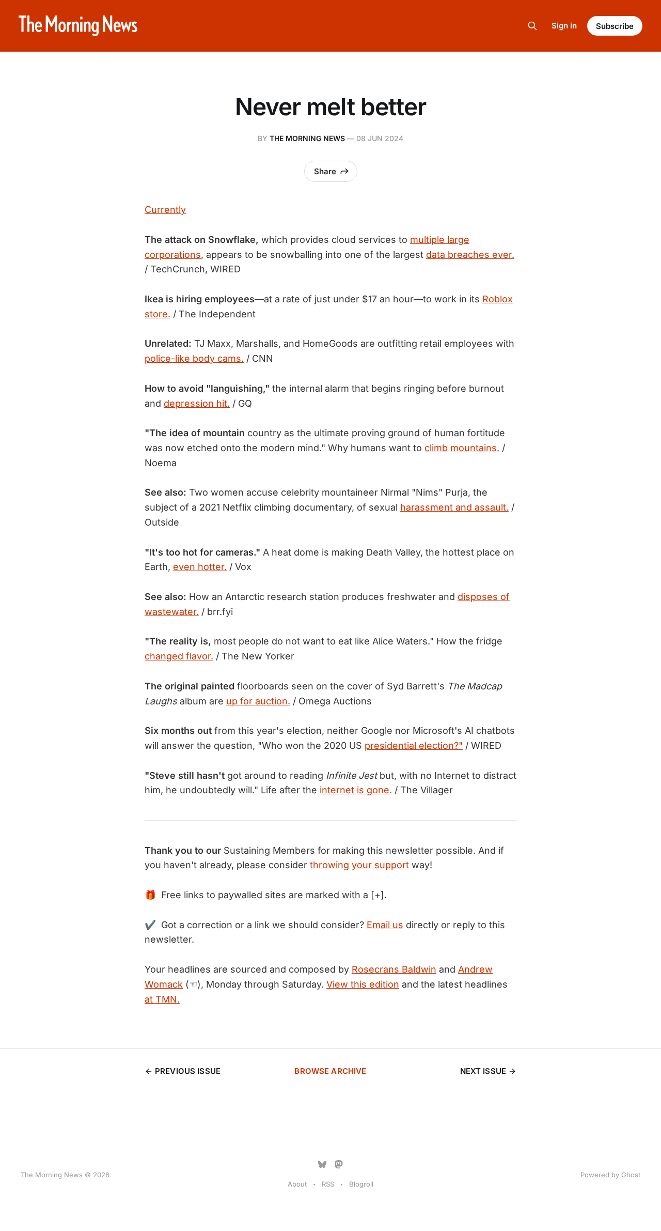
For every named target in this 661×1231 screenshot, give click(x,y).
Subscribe (615, 26)
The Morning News (307, 138)
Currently (165, 209)
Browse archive (330, 1071)
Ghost (630, 1175)
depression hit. (197, 403)
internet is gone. (356, 789)
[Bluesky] (322, 1164)
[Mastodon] (339, 1164)
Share (325, 171)
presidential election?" (414, 745)
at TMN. (162, 999)
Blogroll (361, 1184)
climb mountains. (461, 447)
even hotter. (200, 566)
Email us (385, 924)
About (297, 1184)
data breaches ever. (470, 254)
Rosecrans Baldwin (394, 969)
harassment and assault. (454, 507)
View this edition (362, 984)
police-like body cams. (194, 358)
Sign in (564, 25)
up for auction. (258, 701)
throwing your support (359, 864)
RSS (328, 1184)
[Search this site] (532, 26)
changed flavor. (179, 656)
